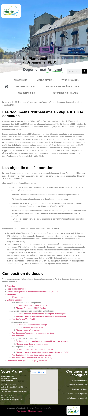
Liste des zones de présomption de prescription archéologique (41, 314)
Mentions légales (35, 411)
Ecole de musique (79, 389)
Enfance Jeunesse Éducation (61, 87)
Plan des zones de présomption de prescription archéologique (41, 316)
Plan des (20, 308)
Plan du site (21, 411)
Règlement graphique (20, 297)
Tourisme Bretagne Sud (77, 385)
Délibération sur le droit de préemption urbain (34, 350)
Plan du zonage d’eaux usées (28, 330)
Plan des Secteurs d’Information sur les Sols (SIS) (31, 358)
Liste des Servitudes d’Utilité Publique (31, 305)
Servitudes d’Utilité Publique (35, 308)
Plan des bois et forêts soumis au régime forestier (31, 355)
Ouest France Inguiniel (77, 394)
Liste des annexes (14, 300)
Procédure (11, 286)
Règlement (11, 294)
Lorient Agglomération (78, 380)
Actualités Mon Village (65, 93)
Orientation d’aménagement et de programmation (27, 361)
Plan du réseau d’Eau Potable (23, 319)
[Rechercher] (84, 71)
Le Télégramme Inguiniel (77, 398)
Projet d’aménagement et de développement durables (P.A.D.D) (32, 292)
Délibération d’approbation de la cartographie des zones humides (42, 341)
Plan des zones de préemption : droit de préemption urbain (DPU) (42, 352)
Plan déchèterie (17, 336)
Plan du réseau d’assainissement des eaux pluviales (32, 333)
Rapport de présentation (16, 289)
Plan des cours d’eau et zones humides (32, 344)
